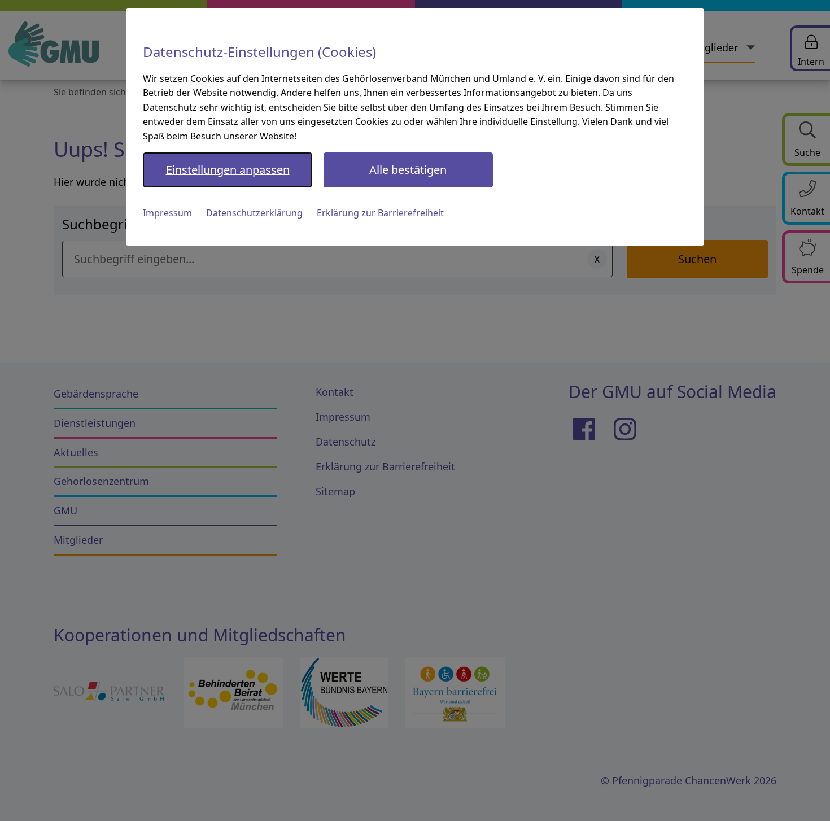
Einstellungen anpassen (228, 169)
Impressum (167, 213)
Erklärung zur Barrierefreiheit (380, 213)
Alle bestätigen (408, 169)
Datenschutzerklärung (254, 213)
